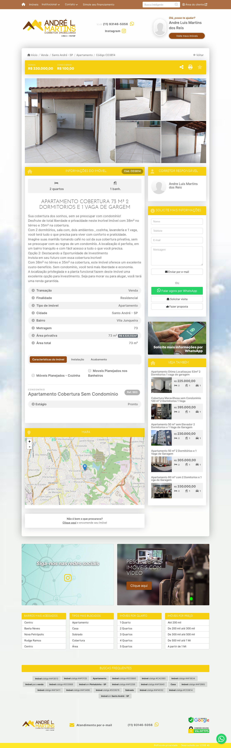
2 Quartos (126, 628)
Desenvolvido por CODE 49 (195, 745)
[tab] (48, 359)
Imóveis (33, 4)
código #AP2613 (46, 678)
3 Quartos (126, 634)
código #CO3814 (181, 690)
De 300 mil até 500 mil (181, 634)
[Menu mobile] (23, 5)
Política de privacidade (166, 745)
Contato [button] (70, 4)
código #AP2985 (193, 684)
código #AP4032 (151, 690)
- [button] (29, 446)
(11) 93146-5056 (115, 24)
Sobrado (77, 634)
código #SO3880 (124, 678)
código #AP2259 (123, 684)
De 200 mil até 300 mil (181, 628)
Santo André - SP (62, 55)
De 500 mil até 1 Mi (179, 640)
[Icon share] (67, 577)
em (92, 684)
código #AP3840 (153, 684)
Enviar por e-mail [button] (178, 271)
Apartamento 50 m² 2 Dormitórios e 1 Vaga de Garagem (174, 452)
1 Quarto (125, 622)
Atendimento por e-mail (94, 725)
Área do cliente (195, 4)
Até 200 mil (174, 622)
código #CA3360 (154, 678)
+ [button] (29, 441)
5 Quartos (126, 646)
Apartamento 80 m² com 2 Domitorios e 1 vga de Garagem (176, 479)
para (34, 684)
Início (33, 55)
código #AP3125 (75, 678)
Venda (44, 55)
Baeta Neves (32, 628)
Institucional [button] (49, 4)
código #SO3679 (107, 690)
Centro (28, 622)
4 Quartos (126, 640)
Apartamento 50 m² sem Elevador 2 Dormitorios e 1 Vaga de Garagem (173, 426)
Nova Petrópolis (34, 634)
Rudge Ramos (32, 640)
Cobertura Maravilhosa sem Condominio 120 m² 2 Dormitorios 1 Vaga (176, 399)
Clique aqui (69, 522)
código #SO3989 (61, 684)
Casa (75, 628)
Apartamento (84, 55)
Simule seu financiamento (98, 4)
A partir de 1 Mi (177, 646)
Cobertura (78, 640)
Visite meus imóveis (187, 35)
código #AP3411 (49, 690)
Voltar (200, 55)
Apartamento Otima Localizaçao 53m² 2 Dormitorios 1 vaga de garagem (175, 373)
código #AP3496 (78, 690)
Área (75, 646)
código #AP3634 (183, 678)
